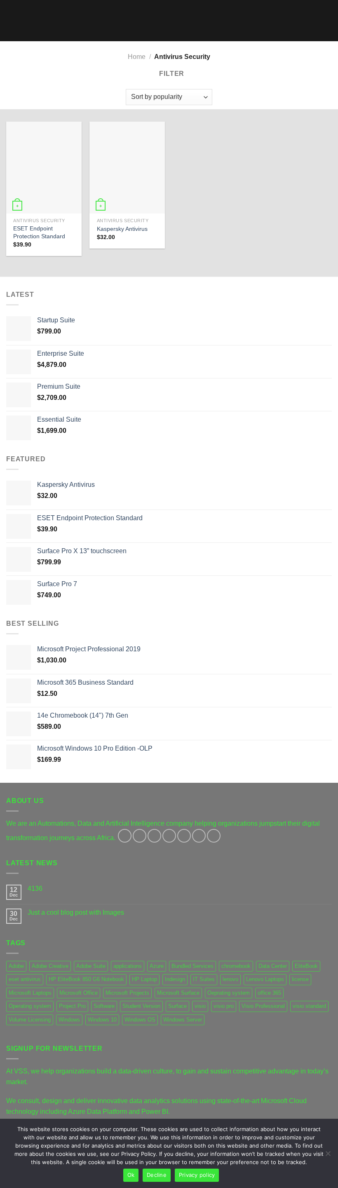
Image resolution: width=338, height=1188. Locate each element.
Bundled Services (192, 966)
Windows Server (182, 1020)
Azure (157, 966)
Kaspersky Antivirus (122, 228)
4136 (35, 888)
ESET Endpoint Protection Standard (39, 232)
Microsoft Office (78, 993)
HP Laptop (144, 979)
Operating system (30, 1006)
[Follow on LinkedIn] (199, 836)
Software (104, 1006)
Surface (177, 1006)
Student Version (141, 1006)
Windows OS (139, 1020)
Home (137, 56)
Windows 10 (102, 1020)
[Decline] (328, 1155)
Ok (131, 1175)
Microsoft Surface (178, 993)
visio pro (224, 1006)
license (300, 979)
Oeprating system (228, 993)
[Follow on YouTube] (214, 836)
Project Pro (72, 1006)
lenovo (230, 979)
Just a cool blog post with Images (76, 912)
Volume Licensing (30, 1020)
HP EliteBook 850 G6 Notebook (86, 979)
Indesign (175, 979)
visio (200, 1006)
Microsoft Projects (127, 993)
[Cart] (328, 21)
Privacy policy (197, 1175)
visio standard (309, 1006)
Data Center (272, 966)
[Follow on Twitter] (154, 836)
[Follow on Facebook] (124, 836)
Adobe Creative (50, 966)
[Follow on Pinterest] (184, 836)
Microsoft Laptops (30, 993)
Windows (69, 1020)
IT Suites (204, 979)
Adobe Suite (91, 966)
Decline (157, 1175)
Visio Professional (263, 1006)
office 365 (269, 993)
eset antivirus (25, 979)
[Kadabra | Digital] (169, 20)
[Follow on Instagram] (139, 836)
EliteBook (306, 966)
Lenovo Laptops (265, 979)
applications (127, 966)
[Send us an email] (169, 836)
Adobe (16, 966)
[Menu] (11, 20)
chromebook (236, 966)
